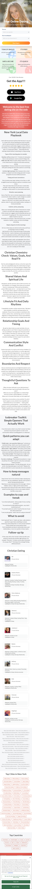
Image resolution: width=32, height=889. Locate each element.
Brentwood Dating (17, 790)
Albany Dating (7, 778)
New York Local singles (8, 748)
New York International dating (15, 742)
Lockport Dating (17, 807)
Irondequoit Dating (8, 804)
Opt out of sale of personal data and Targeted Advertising (16, 877)
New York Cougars (19, 736)
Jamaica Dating (25, 804)
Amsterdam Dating (7, 781)
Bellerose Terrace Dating (21, 787)
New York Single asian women (22, 752)
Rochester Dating (6, 822)
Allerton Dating (15, 778)
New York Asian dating (21, 730)
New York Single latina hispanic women (15, 762)
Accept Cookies (15, 886)
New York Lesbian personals (21, 746)
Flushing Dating (7, 798)
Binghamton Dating (7, 790)
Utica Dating (25, 825)
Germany (7, 842)
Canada (21, 839)
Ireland (17, 842)
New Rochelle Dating (17, 813)
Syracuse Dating (17, 825)
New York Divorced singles (8, 738)
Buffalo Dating (16, 793)
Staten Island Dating (8, 825)
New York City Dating (10, 816)
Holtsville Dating (26, 801)
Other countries (16, 848)
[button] (27, 3)
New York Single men (24, 764)
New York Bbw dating (23, 732)
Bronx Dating (26, 790)
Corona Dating (25, 793)
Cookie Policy (10, 872)
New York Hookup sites (21, 740)
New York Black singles (8, 734)
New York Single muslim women (9, 766)
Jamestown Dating (7, 807)
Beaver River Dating (9, 787)
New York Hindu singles (9, 740)
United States (5, 839)
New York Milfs (9, 750)
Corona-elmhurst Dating (6, 795)
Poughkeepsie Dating (17, 819)
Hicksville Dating (16, 801)
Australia (28, 839)
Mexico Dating (16, 810)
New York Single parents (24, 766)
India (13, 842)
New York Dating (27, 813)
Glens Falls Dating (16, 798)
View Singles (16, 43)
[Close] (30, 857)
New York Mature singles (21, 748)
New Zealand (8, 845)
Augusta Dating (7, 784)
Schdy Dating (15, 822)
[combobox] (16, 32)
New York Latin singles (8, 746)
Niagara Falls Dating (22, 816)
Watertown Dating (11, 827)
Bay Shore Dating (24, 784)
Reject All (16, 881)
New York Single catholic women (15, 756)
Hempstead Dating (6, 801)
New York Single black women (15, 754)
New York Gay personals (22, 738)
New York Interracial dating (9, 744)
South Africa (23, 845)
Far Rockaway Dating (26, 795)
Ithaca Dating (16, 804)
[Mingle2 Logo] (4, 3)
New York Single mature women (9, 764)
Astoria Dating (17, 781)
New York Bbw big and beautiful (9, 732)
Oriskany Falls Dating (6, 819)
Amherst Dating (24, 778)
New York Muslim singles (20, 750)
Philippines (16, 845)
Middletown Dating (25, 810)
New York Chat (10, 736)
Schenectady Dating (25, 822)
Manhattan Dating (6, 810)
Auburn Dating (25, 781)
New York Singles (22, 768)
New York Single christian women (15, 758)
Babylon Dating (16, 784)
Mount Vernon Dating (5, 813)
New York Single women (11, 768)
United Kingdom (14, 839)
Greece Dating (26, 798)
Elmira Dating (17, 795)
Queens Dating (27, 819)
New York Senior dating (7, 752)
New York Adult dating (9, 730)
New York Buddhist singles (21, 734)
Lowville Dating (26, 807)
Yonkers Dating (21, 827)
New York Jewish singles (23, 744)
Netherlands (24, 842)
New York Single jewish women (15, 760)
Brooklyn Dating (7, 793)
